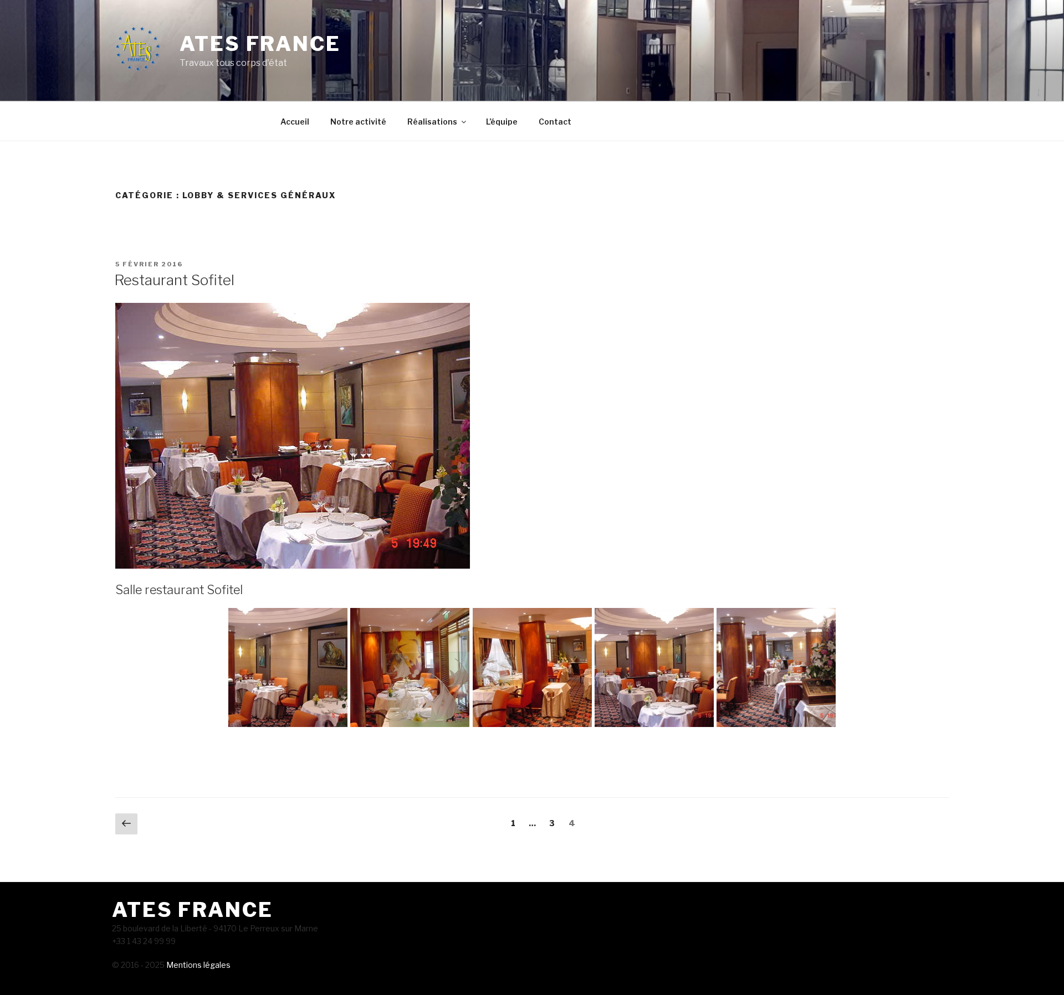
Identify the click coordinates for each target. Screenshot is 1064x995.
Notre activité (358, 121)
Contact (555, 121)
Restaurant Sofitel (174, 279)
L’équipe (502, 121)
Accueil (294, 121)
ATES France (260, 44)
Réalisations (432, 121)
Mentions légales (198, 965)
